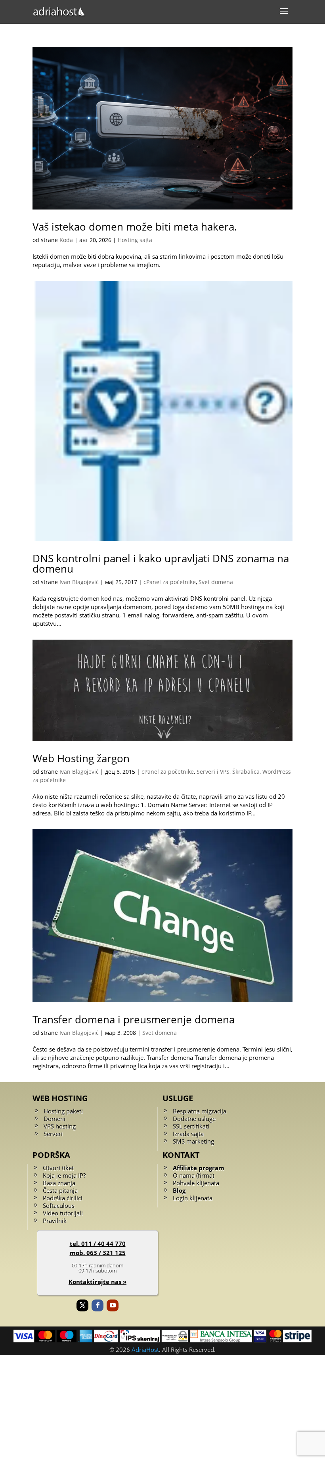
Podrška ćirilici (62, 1198)
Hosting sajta (135, 240)
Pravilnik (55, 1221)
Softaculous (59, 1205)
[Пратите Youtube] (113, 1305)
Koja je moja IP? (64, 1175)
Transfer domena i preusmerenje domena (133, 1019)
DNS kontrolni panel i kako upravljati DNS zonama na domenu (160, 563)
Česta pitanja (60, 1190)
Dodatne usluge (194, 1119)
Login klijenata (192, 1198)
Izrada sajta (188, 1134)
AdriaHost (145, 1349)
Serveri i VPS (213, 771)
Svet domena (216, 582)
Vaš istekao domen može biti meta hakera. (134, 226)
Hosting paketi (63, 1111)
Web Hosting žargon (81, 758)
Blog (179, 1190)
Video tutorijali (63, 1213)
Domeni (54, 1119)
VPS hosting (60, 1126)
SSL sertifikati (191, 1126)
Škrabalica (246, 771)
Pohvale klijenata (196, 1183)
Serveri (53, 1134)
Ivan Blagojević (79, 582)
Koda (66, 240)
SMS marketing (193, 1141)
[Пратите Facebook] (97, 1305)
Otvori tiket (58, 1168)
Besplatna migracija (199, 1111)
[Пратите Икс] (82, 1305)
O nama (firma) (193, 1175)
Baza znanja (59, 1183)
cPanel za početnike (169, 582)
